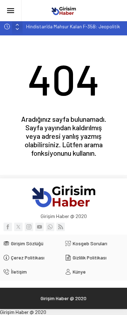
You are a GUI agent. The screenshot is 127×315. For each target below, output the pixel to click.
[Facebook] (8, 227)
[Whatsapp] (50, 227)
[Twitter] (18, 227)
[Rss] (60, 227)
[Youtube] (39, 227)
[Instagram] (29, 227)
